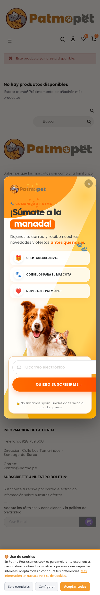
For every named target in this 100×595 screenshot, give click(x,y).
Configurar (47, 586)
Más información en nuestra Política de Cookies (45, 573)
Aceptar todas (75, 586)
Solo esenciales (19, 586)
